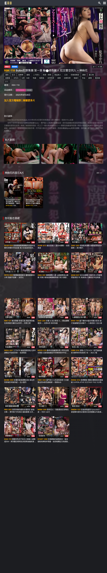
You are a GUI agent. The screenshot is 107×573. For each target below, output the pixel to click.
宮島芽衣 (42, 436)
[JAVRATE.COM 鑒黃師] (8, 2)
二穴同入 (36, 75)
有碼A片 (7, 66)
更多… (7, 81)
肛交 (13, 75)
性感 (34, 78)
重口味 (91, 75)
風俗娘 (97, 78)
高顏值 (7, 78)
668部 (29, 90)
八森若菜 (75, 317)
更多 (98, 173)
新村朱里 (49, 317)
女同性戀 (50, 78)
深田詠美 (15, 406)
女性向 (15, 78)
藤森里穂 (8, 406)
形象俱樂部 (75, 75)
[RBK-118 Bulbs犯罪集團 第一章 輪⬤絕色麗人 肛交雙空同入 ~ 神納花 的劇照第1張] (21, 154)
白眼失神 (67, 78)
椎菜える (75, 406)
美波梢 (41, 272)
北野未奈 (42, 317)
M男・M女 (26, 78)
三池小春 (82, 317)
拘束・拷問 (47, 75)
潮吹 (7, 75)
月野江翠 (75, 272)
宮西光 (7, 272)
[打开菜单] (104, 3)
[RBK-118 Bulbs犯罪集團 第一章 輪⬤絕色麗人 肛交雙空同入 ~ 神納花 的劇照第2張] (59, 154)
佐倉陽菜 (8, 347)
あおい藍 (75, 347)
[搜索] (99, 3)
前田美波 (42, 242)
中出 (83, 78)
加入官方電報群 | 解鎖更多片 (19, 100)
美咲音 (7, 242)
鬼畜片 (76, 78)
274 (101, 66)
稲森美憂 (42, 376)
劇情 (90, 78)
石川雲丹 (8, 376)
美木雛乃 (75, 242)
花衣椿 (41, 406)
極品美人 (57, 75)
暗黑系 (41, 78)
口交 (66, 75)
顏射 (84, 75)
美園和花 (8, 436)
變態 (28, 75)
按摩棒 (20, 75)
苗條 (59, 78)
